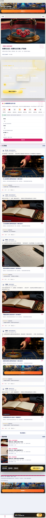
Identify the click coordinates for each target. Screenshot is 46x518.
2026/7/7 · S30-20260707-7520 (10, 332)
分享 (8, 189)
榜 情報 (43, 16)
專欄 (12, 476)
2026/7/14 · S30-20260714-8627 (11, 196)
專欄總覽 (43, 436)
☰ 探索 (3, 16)
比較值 (4, 125)
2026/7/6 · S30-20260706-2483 (10, 241)
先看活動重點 (33, 91)
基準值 (4, 118)
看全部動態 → (23, 433)
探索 (14, 516)
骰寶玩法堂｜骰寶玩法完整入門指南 (14, 49)
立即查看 (39, 515)
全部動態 (43, 145)
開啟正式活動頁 (13, 91)
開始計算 (23, 139)
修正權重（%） (6, 132)
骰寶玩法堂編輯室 (5, 54)
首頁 (5, 516)
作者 (5, 476)
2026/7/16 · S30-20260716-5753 (10, 285)
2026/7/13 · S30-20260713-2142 (11, 151)
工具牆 (14, 476)
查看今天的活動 (37, 468)
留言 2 (6, 383)
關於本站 (2, 476)
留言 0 (6, 325)
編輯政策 (8, 476)
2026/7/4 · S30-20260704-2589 (10, 390)
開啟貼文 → (13, 189)
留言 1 (6, 189)
